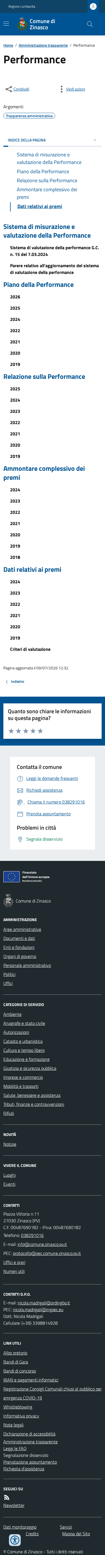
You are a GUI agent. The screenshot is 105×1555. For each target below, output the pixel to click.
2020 (15, 353)
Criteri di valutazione (30, 649)
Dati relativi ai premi (32, 569)
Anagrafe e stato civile (24, 1023)
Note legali (13, 1424)
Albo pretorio (15, 1352)
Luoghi (9, 1175)
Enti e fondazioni (18, 947)
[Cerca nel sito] (88, 24)
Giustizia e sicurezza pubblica (29, 1068)
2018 (15, 557)
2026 (15, 296)
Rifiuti (8, 1113)
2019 (15, 364)
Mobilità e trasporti (20, 1086)
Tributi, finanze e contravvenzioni (33, 1104)
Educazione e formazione (26, 1059)
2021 (15, 341)
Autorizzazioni (16, 1032)
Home (8, 45)
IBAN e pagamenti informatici (30, 1379)
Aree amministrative (22, 929)
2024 (15, 319)
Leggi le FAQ (15, 1448)
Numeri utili (14, 1271)
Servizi (66, 1527)
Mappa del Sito (76, 1533)
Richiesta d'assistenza (23, 1468)
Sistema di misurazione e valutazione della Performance (47, 231)
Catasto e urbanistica (23, 1041)
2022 (15, 330)
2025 (15, 308)
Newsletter (13, 1505)
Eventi (9, 1184)
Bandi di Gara (15, 1361)
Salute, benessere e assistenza (31, 1095)
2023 (15, 411)
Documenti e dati (19, 938)
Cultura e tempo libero (24, 1050)
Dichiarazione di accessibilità (29, 1433)
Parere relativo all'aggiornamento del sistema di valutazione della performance (54, 269)
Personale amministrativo (27, 965)
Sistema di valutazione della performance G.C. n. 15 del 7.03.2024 (54, 251)
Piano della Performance (38, 284)
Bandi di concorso (19, 1370)
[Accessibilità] (14, 1540)
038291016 (32, 1235)
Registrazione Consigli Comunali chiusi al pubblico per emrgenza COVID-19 (52, 1393)
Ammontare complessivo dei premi (44, 472)
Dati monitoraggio (19, 1527)
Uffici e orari (14, 1262)
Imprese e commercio (23, 1077)
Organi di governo (19, 956)
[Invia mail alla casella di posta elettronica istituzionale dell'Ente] (42, 1244)
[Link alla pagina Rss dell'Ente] (6, 1497)
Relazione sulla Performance (44, 376)
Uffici (8, 983)
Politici (9, 974)
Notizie (9, 1144)
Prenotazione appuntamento (30, 1462)
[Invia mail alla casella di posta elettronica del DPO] (44, 1302)
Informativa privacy (21, 1415)
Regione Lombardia (21, 6)
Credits (32, 1533)
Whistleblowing (17, 1406)
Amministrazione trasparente (43, 45)
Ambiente (12, 1014)
